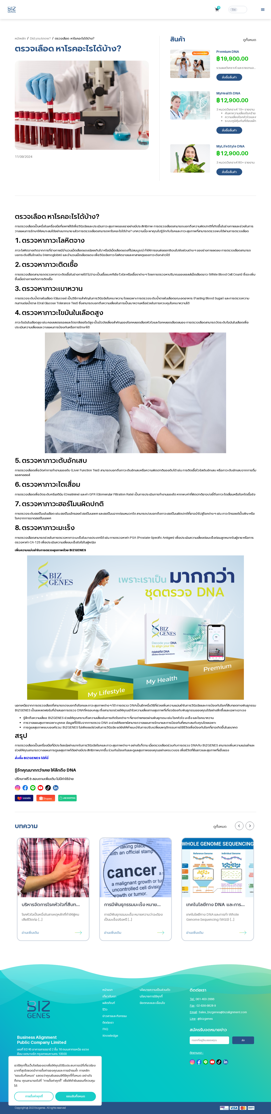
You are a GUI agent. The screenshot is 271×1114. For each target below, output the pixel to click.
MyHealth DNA (228, 93)
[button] (263, 9)
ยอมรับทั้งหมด (75, 1096)
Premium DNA (227, 51)
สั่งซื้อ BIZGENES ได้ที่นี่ (31, 758)
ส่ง (243, 1040)
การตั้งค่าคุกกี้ (34, 1096)
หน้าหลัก (20, 38)
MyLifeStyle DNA (230, 146)
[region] (55, 1081)
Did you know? (40, 38)
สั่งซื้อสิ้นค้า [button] (229, 77)
